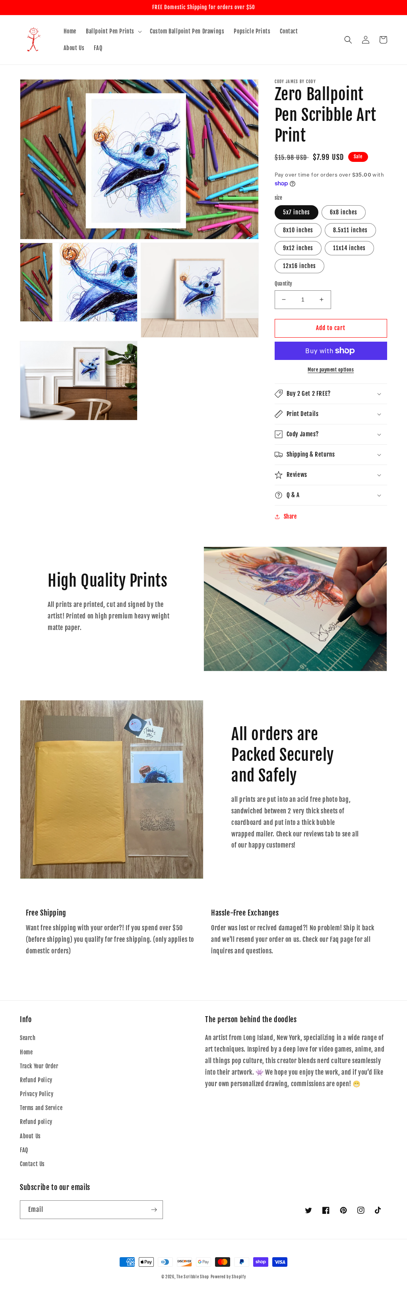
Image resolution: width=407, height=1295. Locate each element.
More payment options (331, 370)
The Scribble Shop (192, 1276)
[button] (113, 31)
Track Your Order (39, 1066)
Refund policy (36, 1121)
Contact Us (32, 1164)
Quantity (284, 283)
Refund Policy (36, 1080)
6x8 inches (343, 212)
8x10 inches (298, 230)
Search (28, 1037)
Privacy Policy (36, 1094)
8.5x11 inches (350, 230)
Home (26, 1052)
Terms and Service (41, 1107)
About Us (30, 1136)
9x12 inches (298, 248)
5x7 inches (296, 212)
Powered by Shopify (228, 1276)
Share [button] (290, 516)
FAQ (24, 1150)
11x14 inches (349, 248)
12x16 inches (299, 265)
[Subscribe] (154, 1209)
